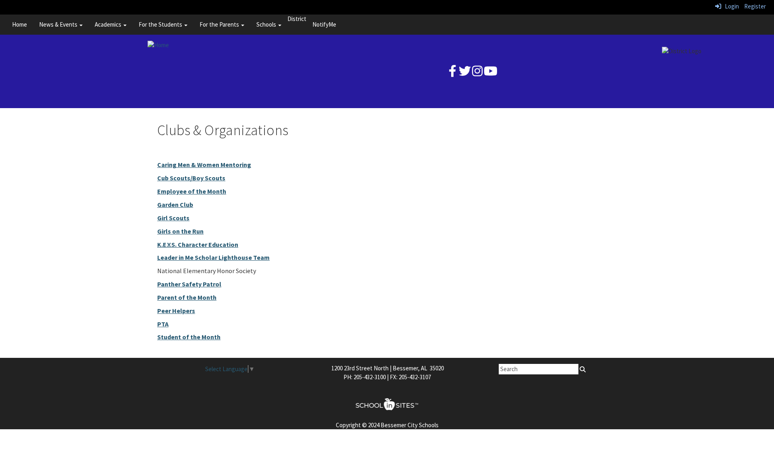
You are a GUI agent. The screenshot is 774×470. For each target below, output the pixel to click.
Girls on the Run (180, 231)
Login (730, 6)
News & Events (59, 24)
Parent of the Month (186, 297)
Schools (266, 24)
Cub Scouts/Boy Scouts (191, 178)
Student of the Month (189, 337)
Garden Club (175, 205)
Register (755, 6)
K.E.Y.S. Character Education (197, 244)
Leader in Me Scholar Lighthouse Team (213, 257)
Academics (109, 24)
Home (19, 24)
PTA (163, 324)
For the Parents (220, 24)
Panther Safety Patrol (189, 284)
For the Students (161, 24)
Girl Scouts (173, 218)
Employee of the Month (191, 191)
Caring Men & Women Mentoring (204, 165)
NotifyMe (324, 24)
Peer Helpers (176, 311)
